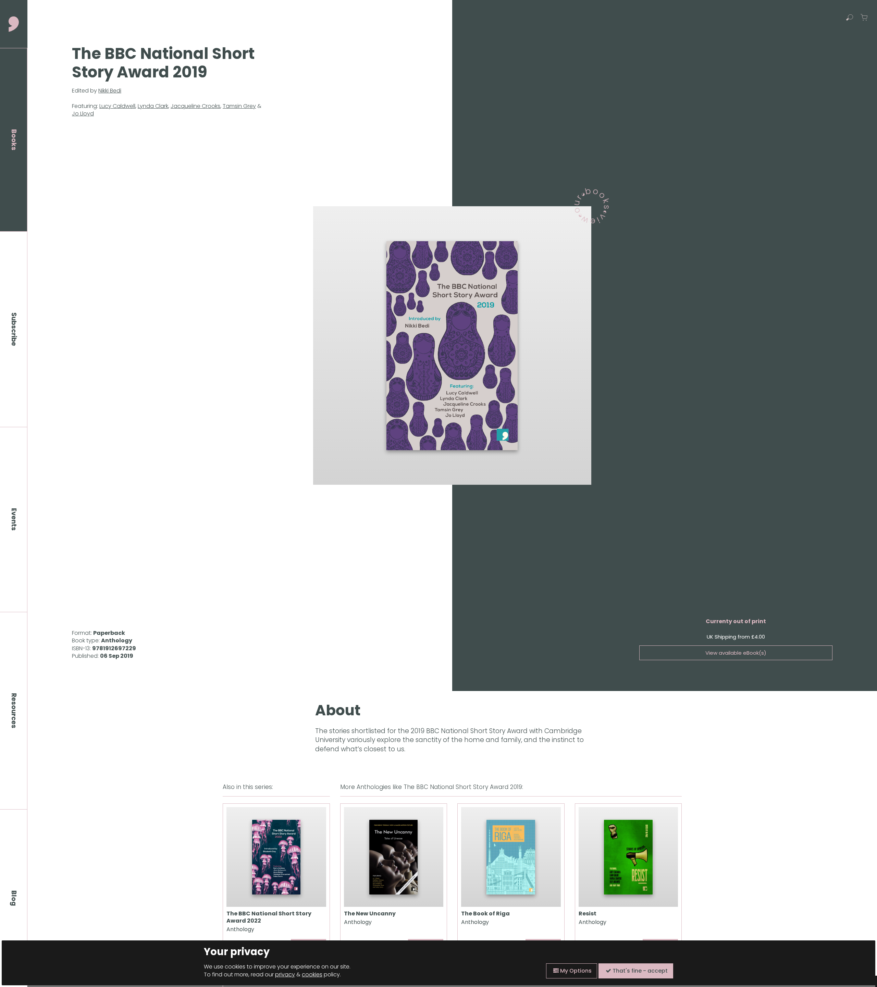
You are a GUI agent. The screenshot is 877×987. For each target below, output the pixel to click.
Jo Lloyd (83, 114)
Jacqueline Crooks (195, 106)
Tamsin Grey (239, 106)
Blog (13, 898)
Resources (13, 710)
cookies (312, 974)
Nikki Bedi (109, 91)
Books (13, 139)
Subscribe (13, 329)
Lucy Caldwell (117, 106)
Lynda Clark (153, 106)
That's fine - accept (639, 971)
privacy (285, 974)
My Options (575, 971)
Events (13, 519)
